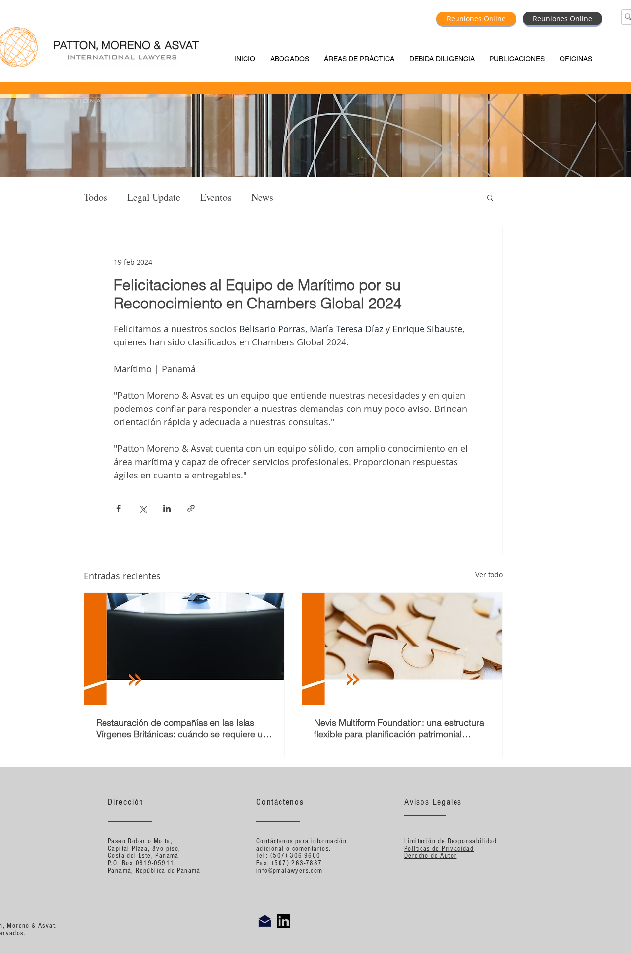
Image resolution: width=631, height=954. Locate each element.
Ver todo (489, 574)
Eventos (216, 197)
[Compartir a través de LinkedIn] (167, 508)
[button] (490, 197)
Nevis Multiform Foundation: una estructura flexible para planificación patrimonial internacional (399, 728)
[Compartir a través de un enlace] (191, 508)
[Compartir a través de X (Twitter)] (142, 508)
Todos (95, 197)
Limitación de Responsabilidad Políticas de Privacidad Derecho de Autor (450, 848)
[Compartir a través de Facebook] (118, 508)
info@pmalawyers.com (289, 871)
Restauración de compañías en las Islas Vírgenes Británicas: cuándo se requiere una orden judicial (184, 728)
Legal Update (153, 197)
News (262, 197)
